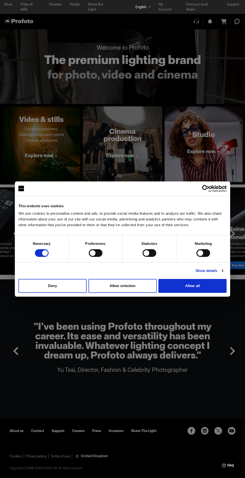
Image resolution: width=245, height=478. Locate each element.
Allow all (192, 286)
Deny (52, 286)
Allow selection (123, 286)
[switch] (95, 253)
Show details (206, 271)
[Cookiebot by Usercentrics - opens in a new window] (206, 188)
